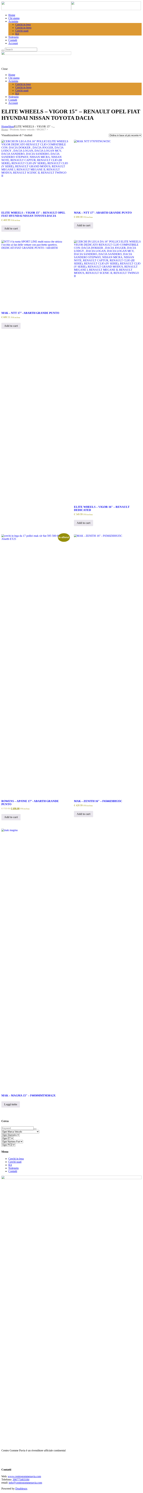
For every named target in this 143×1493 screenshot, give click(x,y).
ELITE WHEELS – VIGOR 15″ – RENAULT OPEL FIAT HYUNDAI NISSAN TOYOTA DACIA (33, 214)
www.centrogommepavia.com (24, 1476)
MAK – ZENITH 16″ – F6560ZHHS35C (98, 801)
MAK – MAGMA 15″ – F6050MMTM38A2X (28, 1095)
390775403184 (21, 1479)
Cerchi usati (14, 1161)
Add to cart (11, 228)
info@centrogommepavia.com (25, 1482)
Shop (11, 126)
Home (4, 126)
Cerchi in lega (16, 1158)
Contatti (12, 1171)
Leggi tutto (10, 1104)
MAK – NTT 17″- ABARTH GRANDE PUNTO (103, 212)
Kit (10, 1164)
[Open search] (2, 50)
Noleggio (13, 1168)
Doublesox (21, 1488)
